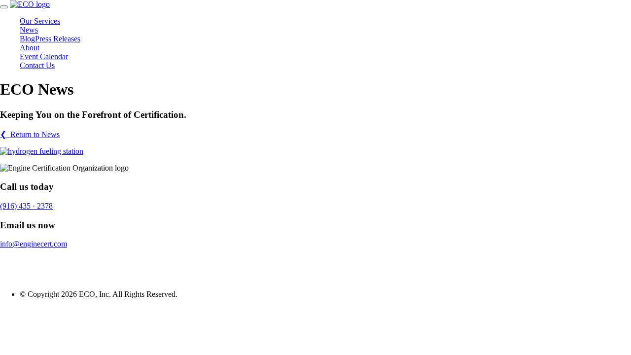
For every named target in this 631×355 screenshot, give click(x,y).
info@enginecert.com (33, 244)
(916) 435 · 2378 (26, 206)
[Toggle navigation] (4, 6)
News (29, 30)
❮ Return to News (30, 134)
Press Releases (57, 39)
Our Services (40, 21)
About (29, 47)
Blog (27, 39)
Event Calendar (44, 56)
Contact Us (37, 65)
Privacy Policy (22, 260)
